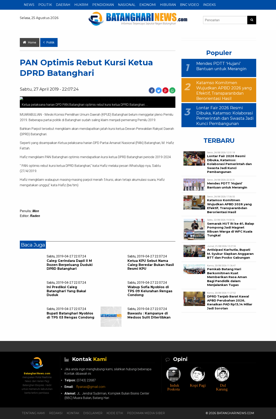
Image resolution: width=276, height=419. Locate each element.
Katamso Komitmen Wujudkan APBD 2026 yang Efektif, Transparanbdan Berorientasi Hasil (229, 206)
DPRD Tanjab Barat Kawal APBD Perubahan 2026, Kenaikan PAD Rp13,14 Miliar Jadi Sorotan (229, 302)
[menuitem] (29, 5)
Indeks (209, 5)
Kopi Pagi (198, 385)
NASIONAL (126, 5)
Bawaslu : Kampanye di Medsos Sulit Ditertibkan (149, 315)
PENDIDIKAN (103, 5)
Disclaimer (92, 413)
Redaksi (56, 413)
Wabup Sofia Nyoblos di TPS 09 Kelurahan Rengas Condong (149, 291)
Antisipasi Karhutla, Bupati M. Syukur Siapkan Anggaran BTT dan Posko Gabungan (230, 253)
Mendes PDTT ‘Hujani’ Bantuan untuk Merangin (227, 185)
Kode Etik (114, 413)
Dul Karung (222, 387)
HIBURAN (168, 5)
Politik (50, 42)
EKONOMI (147, 5)
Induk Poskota (173, 387)
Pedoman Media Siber (146, 413)
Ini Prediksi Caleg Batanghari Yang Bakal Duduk (66, 291)
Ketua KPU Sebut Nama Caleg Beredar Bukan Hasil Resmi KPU (150, 264)
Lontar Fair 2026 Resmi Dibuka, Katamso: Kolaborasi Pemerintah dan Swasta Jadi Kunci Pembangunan (229, 164)
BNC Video (189, 5)
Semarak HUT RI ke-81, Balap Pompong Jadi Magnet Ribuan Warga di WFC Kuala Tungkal (230, 229)
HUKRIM (81, 5)
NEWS (29, 5)
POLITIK (45, 5)
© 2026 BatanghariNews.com (230, 413)
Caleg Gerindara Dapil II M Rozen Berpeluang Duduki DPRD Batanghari (70, 264)
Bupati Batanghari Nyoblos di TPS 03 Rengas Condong (70, 315)
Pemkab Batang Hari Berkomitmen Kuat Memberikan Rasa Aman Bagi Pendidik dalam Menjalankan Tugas (227, 277)
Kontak (73, 413)
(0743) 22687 (80, 380)
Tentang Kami (33, 413)
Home (32, 42)
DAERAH (63, 5)
